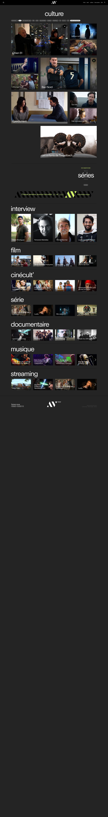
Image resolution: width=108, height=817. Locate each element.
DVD (68, 20)
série (37, 20)
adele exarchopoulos (75, 20)
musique (49, 20)
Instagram (14, 406)
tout (20, 20)
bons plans (97, 2)
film (33, 20)
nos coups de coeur (27, 20)
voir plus (86, 185)
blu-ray (63, 20)
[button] (12, 228)
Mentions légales (90, 406)
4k (60, 20)
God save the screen (93, 405)
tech (88, 2)
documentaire (43, 20)
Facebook (19, 406)
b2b (102, 2)
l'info (84, 2)
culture (91, 2)
